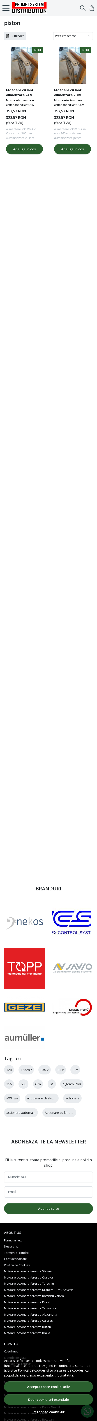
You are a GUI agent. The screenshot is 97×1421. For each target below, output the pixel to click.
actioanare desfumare (43, 1098)
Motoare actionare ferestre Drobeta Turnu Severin (39, 1290)
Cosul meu (11, 1351)
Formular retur (14, 1240)
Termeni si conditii (16, 1253)
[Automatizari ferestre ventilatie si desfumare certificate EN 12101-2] (30, 8)
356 (9, 1084)
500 (23, 1084)
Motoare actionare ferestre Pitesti (27, 1302)
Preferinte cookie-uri (48, 1412)
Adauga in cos (24, 149)
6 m (38, 1084)
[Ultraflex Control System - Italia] (71, 922)
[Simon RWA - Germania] (72, 1007)
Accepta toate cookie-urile (48, 1386)
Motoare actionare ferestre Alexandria (30, 1314)
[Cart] (92, 8)
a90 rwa (12, 1098)
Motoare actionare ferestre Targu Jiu (29, 1283)
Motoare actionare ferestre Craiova (28, 1277)
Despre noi (11, 1246)
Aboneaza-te (48, 1208)
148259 (26, 1069)
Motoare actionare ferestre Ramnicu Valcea (34, 1296)
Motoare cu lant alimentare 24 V (20, 92)
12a (9, 1069)
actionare (72, 1098)
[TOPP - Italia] (24, 968)
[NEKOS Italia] (24, 922)
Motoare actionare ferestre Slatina (28, 1271)
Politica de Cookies (17, 1265)
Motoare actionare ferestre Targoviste (30, 1308)
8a (51, 1084)
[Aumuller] (24, 1037)
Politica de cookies (32, 1370)
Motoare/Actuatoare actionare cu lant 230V (69, 102)
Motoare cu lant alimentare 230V (68, 92)
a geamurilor (71, 1084)
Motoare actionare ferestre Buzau (27, 1327)
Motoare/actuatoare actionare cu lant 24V (20, 102)
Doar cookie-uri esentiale (48, 1399)
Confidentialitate (15, 1259)
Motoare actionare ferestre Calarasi (28, 1321)
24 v (61, 1069)
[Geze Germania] (24, 1007)
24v (75, 1069)
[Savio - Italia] (72, 968)
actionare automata (21, 1112)
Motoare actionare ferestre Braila (27, 1333)
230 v (44, 1069)
